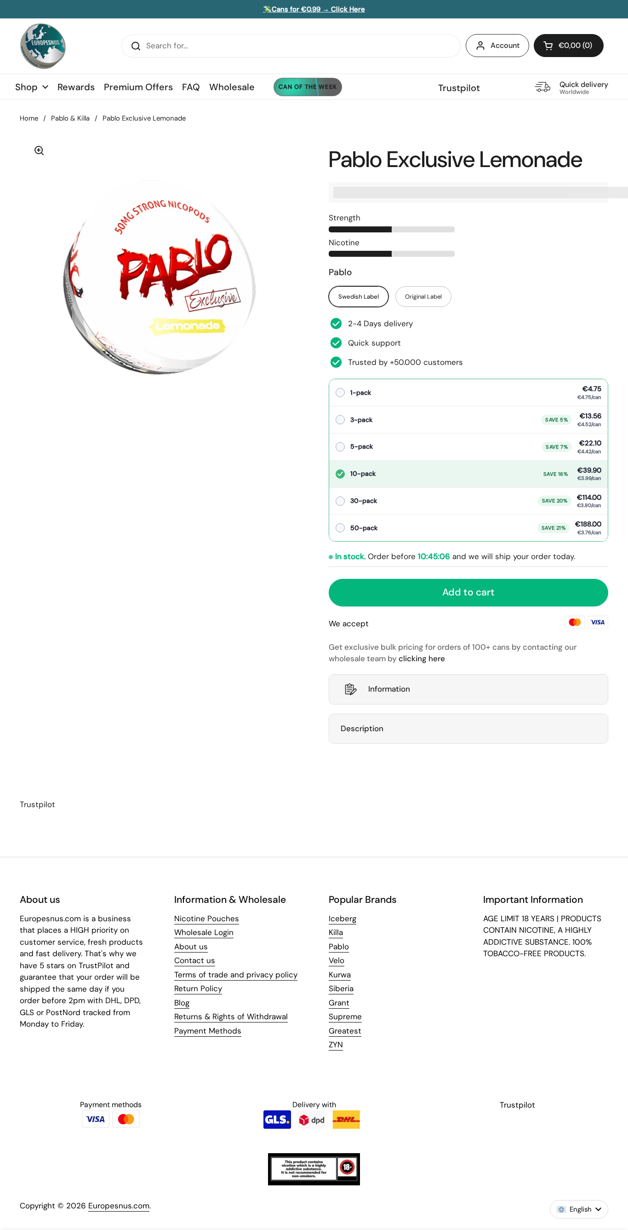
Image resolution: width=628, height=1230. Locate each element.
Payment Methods (207, 1031)
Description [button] (362, 728)
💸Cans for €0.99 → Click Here (314, 9)
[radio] (468, 392)
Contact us (194, 960)
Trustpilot (459, 88)
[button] (569, 45)
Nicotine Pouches (206, 918)
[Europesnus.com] (43, 46)
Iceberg (342, 918)
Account (505, 45)
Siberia (341, 988)
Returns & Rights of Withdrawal (231, 1016)
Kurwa (340, 975)
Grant (339, 1003)
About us (191, 946)
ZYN (336, 1044)
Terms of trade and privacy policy (235, 975)
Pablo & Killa (70, 118)
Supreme (345, 1016)
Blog (181, 1003)
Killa (336, 932)
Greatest (345, 1031)
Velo (336, 960)
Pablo (339, 946)
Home (29, 118)
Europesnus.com (118, 1206)
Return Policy (198, 988)
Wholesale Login (204, 932)
